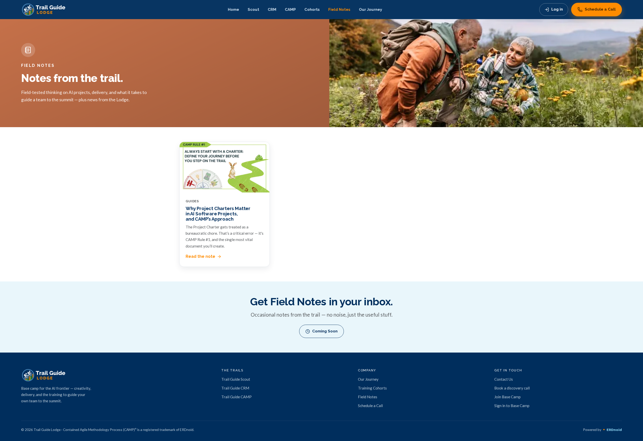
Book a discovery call (512, 388)
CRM (272, 9)
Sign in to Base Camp (511, 405)
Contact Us (503, 379)
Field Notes (339, 9)
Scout (253, 9)
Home (233, 9)
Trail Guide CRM (235, 388)
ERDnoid (614, 430)
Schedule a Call (600, 9)
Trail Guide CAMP (236, 397)
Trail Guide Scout (235, 379)
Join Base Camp (507, 397)
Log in (557, 9)
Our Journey (370, 9)
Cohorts (312, 9)
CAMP (290, 9)
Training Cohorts (372, 388)
